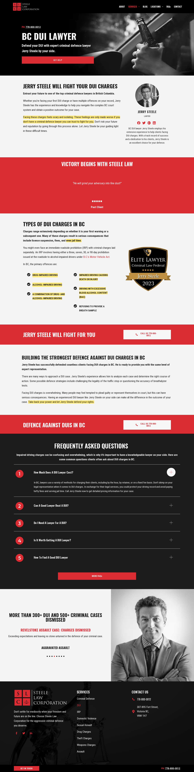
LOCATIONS (156, 6)
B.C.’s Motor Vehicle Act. (96, 256)
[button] (47, 656)
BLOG (145, 6)
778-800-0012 (33, 27)
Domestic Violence (86, 718)
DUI (79, 705)
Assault (80, 751)
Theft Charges (84, 738)
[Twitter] (23, 733)
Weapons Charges (86, 745)
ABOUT (122, 6)
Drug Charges (84, 731)
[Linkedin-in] (31, 733)
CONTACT (178, 6)
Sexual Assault (84, 725)
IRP (79, 711)
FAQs (168, 6)
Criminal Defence (86, 698)
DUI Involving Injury (55, 647)
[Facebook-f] (16, 733)
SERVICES (132, 6)
